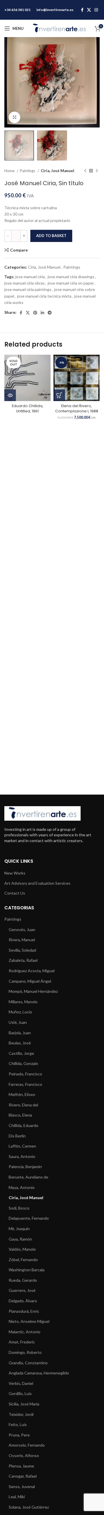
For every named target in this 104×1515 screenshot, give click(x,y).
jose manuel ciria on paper (71, 283)
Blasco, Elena (20, 1114)
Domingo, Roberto (25, 1352)
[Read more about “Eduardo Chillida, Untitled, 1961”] (10, 395)
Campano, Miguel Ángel (30, 981)
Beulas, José (20, 1042)
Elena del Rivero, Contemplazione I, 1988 (76, 408)
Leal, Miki (17, 1496)
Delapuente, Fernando (29, 1218)
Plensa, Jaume (21, 1465)
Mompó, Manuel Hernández (33, 991)
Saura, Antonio (22, 1156)
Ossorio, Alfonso (24, 1455)
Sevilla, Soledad (22, 950)
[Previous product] (85, 171)
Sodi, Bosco (19, 1208)
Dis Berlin (17, 1135)
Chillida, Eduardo (23, 1125)
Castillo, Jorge (21, 1053)
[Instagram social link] (96, 10)
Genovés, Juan (22, 929)
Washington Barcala (26, 1269)
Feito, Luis (18, 1424)
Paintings (28, 170)
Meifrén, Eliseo (22, 1094)
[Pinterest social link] (35, 312)
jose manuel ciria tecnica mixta (44, 296)
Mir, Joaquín (19, 1228)
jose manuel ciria (30, 276)
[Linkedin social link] (42, 312)
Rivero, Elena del (23, 1104)
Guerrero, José (22, 1290)
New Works (14, 873)
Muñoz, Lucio (20, 1011)
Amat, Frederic (22, 1341)
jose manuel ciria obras (24, 283)
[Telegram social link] (49, 312)
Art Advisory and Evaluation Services (37, 883)
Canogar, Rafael (23, 1476)
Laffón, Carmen (22, 1145)
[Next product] (97, 171)
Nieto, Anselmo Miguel (29, 1321)
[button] (59, 395)
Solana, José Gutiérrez (29, 1507)
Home (9, 170)
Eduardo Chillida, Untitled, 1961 (27, 408)
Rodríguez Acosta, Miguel (32, 970)
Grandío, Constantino (28, 1362)
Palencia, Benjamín (25, 1166)
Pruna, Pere (19, 1434)
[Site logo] (59, 28)
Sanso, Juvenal (22, 1486)
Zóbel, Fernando (23, 1259)
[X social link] (89, 10)
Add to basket (51, 235)
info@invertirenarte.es (54, 10)
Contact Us (14, 893)
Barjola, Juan (20, 1032)
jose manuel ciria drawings (71, 276)
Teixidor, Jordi (21, 1414)
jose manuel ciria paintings (27, 289)
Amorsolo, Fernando (27, 1445)
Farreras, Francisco (25, 1084)
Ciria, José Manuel (57, 170)
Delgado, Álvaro (23, 1300)
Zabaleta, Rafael (23, 960)
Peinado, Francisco (25, 1073)
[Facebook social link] (82, 10)
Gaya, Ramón (20, 1239)
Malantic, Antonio (24, 1331)
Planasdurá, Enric (24, 1311)
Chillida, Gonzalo (23, 1063)
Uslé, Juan (18, 1022)
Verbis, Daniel (21, 1383)
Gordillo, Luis (20, 1393)
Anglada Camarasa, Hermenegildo (39, 1372)
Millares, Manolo (23, 1001)
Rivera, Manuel (22, 939)
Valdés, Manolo (22, 1249)
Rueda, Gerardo (23, 1280)
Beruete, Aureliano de (28, 1177)
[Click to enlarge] (14, 117)
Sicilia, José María (24, 1403)
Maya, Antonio (22, 1187)
